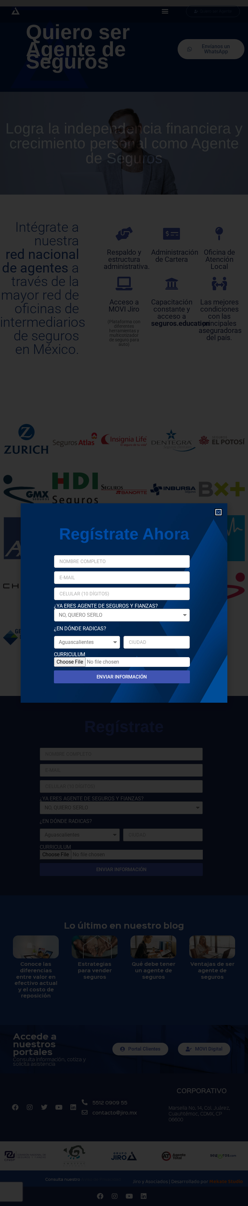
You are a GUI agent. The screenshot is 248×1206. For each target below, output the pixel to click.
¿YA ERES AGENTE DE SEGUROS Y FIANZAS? (106, 606)
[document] (124, 603)
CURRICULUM (69, 654)
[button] (218, 512)
